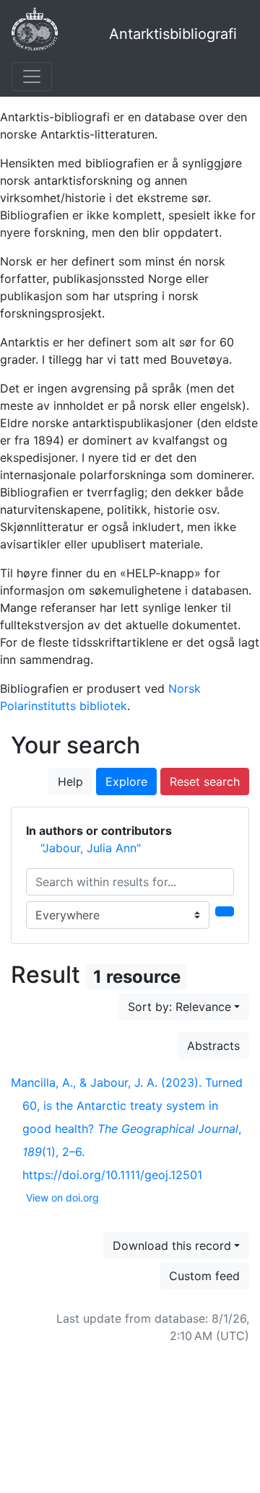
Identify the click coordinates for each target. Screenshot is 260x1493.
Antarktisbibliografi (173, 34)
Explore (126, 781)
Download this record (172, 1245)
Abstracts (213, 1045)
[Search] (224, 911)
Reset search (205, 781)
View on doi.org (62, 1197)
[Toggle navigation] (32, 76)
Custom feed (204, 1276)
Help (70, 781)
